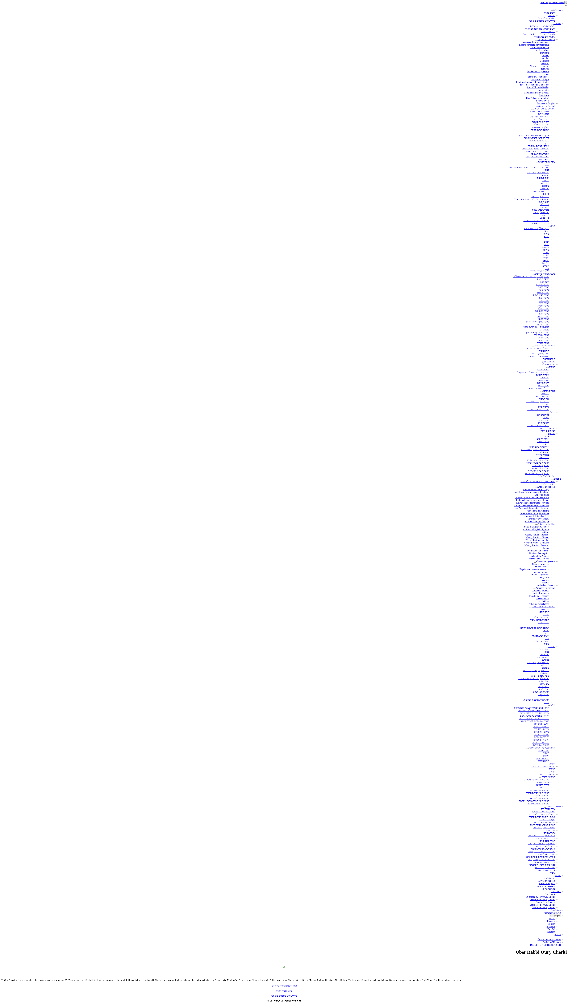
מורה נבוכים (543, 385)
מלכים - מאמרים (541, 731)
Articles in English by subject (535, 526)
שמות (546, 234)
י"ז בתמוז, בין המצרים (539, 191)
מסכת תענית (543, 305)
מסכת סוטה (543, 319)
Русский (551, 926)
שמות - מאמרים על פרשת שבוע (534, 713)
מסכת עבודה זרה (541, 335)
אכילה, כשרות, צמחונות (538, 146)
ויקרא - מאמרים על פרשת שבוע (534, 715)
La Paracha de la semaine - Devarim (532, 508)
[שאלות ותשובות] (545, 807)
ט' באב (546, 194)
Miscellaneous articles (539, 558)
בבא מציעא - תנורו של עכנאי (536, 327)
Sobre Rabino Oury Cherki (542, 905)
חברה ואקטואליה (541, 617)
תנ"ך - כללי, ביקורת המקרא (536, 228)
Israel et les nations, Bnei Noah (534, 84)
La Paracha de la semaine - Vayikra (532, 502)
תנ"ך (553, 226)
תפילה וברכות (549, 359)
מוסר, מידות (543, 114)
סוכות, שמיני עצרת (540, 210)
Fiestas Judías (542, 598)
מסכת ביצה (544, 303)
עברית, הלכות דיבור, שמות (543, 822)
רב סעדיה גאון (548, 361)
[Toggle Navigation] (565, 5)
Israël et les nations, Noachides (534, 513)
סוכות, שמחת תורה (540, 689)
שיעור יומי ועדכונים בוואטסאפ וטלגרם (538, 34)
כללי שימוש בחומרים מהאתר (542, 21)
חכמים (546, 755)
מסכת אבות (543, 337)
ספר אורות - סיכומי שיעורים (536, 779)
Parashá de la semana (539, 596)
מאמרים (557, 479)
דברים (546, 242)
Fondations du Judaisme (538, 510)
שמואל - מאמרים (541, 729)
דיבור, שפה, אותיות (540, 122)
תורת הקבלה (543, 761)
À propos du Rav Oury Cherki (540, 897)
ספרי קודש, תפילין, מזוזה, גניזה (541, 859)
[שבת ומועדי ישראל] (537, 162)
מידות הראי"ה (542, 785)
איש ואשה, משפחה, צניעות (543, 849)
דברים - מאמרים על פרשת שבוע (534, 721)
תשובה (546, 614)
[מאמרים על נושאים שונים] (531, 607)
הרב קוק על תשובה (540, 465)
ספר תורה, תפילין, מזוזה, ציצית (535, 148)
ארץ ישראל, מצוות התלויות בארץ (534, 135)
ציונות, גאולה (549, 833)
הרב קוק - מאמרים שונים (538, 803)
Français (551, 921)
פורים (546, 702)
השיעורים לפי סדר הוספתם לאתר (540, 29)
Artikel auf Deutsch (552, 942)
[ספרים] (554, 876)
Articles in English (546, 524)
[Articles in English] (536, 524)
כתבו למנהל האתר (284, 990)
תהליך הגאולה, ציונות (539, 620)
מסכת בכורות (543, 343)
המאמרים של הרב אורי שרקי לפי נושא (538, 481)
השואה (546, 630)
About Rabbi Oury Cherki (542, 899)
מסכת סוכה (544, 300)
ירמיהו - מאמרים (541, 737)
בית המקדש (543, 622)
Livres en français (546, 881)
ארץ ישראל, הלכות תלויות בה (541, 835)
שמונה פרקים (543, 369)
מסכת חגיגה (543, 313)
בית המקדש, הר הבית (545, 838)
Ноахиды (544, 580)
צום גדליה (544, 204)
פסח (547, 170)
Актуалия (544, 577)
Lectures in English (546, 103)
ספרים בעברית (548, 878)
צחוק (547, 638)
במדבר (546, 239)
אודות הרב (556, 891)
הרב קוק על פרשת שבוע (538, 460)
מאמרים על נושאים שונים (543, 606)
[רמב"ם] (547, 367)
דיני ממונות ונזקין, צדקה (544, 862)
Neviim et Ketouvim (539, 66)
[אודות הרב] (550, 892)
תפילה (552, 763)
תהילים (546, 265)
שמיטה (546, 625)
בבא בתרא (544, 329)
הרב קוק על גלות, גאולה (538, 798)
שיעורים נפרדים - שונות (544, 108)
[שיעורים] (552, 24)
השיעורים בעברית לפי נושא (542, 26)
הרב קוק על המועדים (539, 790)
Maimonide (543, 90)
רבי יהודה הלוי (548, 364)
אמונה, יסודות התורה (539, 111)
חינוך (547, 143)
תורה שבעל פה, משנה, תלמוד (542, 747)
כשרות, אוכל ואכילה (546, 854)
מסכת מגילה (543, 308)
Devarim (545, 63)
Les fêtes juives (542, 50)
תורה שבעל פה (542, 758)
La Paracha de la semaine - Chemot (532, 500)
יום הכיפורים (543, 207)
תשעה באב (544, 673)
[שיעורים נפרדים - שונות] (532, 109)
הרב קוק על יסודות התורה (537, 793)
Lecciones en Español (545, 106)
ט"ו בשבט (544, 218)
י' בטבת (545, 215)
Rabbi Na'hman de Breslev (536, 92)
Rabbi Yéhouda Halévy (538, 87)
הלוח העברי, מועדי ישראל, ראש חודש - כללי (529, 167)
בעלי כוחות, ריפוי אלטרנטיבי (542, 865)
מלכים (546, 252)
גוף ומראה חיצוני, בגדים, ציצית (541, 851)
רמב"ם (552, 367)
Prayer (546, 548)
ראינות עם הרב (542, 641)
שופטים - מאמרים (541, 726)
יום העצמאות (543, 178)
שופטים (545, 247)
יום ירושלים (544, 183)
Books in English (547, 883)
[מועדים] (547, 647)
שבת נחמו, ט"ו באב (540, 196)
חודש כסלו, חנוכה (541, 212)
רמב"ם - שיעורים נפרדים (538, 388)
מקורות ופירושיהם (547, 819)
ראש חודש (544, 649)
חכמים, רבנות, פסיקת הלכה (542, 825)
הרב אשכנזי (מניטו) (546, 476)
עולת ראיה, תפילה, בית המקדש (535, 449)
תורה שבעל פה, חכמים (544, 345)
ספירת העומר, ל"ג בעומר (538, 172)
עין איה (546, 444)
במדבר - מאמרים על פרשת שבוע (534, 718)
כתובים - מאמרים (541, 745)
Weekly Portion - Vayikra (537, 540)
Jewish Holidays (541, 532)
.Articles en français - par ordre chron (531, 492)
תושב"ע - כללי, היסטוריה (537, 348)
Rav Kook (544, 95)
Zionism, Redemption (539, 553)
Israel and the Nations (539, 556)
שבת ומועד (550, 830)
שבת (547, 164)
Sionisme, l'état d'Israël (538, 76)
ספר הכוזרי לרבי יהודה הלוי (543, 766)
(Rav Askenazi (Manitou (537, 98)
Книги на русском (546, 886)
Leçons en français (546, 39)
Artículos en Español (545, 588)
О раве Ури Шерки (545, 902)
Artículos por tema (540, 590)
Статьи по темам (540, 564)
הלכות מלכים (543, 383)
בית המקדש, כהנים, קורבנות (536, 138)
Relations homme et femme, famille (532, 82)
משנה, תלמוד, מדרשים (545, 273)
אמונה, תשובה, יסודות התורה (542, 817)
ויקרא (546, 236)
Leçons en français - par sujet (535, 42)
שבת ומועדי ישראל (546, 162)
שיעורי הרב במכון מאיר (544, 37)
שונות (546, 644)
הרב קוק (551, 433)
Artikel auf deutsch (546, 585)
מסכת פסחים (543, 292)
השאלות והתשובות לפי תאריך (541, 814)
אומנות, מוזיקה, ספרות (545, 870)
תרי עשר (545, 263)
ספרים (558, 875)
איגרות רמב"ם (542, 375)
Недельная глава (540, 572)
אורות (546, 436)
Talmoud (545, 68)
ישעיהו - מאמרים (541, 734)
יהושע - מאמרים (541, 723)
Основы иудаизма (540, 574)
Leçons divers (542, 100)
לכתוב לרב (556, 910)
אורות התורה (543, 441)
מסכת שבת (544, 289)
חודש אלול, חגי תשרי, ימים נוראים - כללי (531, 199)
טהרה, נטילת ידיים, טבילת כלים (540, 857)
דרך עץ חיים (543, 423)
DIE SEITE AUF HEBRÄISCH (545, 945)
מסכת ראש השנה (541, 295)
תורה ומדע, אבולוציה (539, 116)
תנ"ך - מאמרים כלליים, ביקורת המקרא (531, 707)
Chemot (545, 55)
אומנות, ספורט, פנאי (540, 154)
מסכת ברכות (543, 287)
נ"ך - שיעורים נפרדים (539, 271)
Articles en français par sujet (536, 489)
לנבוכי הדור (544, 457)
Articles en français (546, 486)
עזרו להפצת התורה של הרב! (284, 985)
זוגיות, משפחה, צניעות (539, 140)
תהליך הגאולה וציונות (539, 127)
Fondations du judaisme (538, 71)
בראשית (545, 231)
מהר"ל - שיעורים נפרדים (538, 409)
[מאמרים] (552, 479)
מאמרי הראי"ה (542, 455)
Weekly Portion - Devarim (537, 545)
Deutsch (551, 932)
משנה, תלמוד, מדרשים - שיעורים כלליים (531, 276)
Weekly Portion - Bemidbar (536, 542)
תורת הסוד (544, 351)
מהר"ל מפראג (549, 391)
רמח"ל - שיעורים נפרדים (538, 425)
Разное (545, 582)
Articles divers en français (537, 521)
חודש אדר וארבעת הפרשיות (536, 220)
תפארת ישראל (542, 396)
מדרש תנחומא (542, 284)
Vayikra (545, 58)
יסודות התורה (543, 609)
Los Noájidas (543, 601)
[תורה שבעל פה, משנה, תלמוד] (527, 748)
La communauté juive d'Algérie (534, 516)
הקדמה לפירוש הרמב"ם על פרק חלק (532, 372)
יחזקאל (546, 260)
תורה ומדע (544, 612)
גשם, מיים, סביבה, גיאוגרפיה (536, 151)
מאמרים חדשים (548, 484)
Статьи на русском (545, 561)
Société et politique (540, 79)
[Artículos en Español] (534, 588)
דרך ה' (546, 417)
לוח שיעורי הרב (548, 31)
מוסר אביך (544, 452)
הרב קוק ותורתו (548, 777)
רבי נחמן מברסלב (547, 428)
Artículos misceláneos (539, 604)
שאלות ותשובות (554, 806)
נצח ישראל (544, 399)
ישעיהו (546, 255)
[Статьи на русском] (535, 562)
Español (551, 929)
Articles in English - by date (536, 529)
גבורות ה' (545, 393)
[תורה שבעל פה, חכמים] (533, 346)
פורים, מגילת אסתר (540, 223)
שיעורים (557, 23)
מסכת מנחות (543, 340)
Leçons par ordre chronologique (534, 44)
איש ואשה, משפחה (540, 636)
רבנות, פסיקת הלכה (540, 353)
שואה (546, 132)
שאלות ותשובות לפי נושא (543, 811)
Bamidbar (544, 60)
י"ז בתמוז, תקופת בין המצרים (536, 670)
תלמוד (546, 753)
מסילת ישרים (543, 415)
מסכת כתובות (543, 316)
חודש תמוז (544, 188)
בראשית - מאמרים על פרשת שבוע (533, 710)
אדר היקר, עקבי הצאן (539, 447)
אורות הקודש (543, 439)
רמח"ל (552, 412)
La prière (545, 74)
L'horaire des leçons (539, 47)
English (551, 924)
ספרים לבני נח (548, 889)
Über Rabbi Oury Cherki (543, 907)
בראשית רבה (543, 279)
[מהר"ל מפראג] (541, 391)
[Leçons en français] (536, 40)
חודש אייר (544, 175)
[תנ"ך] (549, 226)
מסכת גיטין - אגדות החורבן (537, 321)
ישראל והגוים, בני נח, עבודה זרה (534, 628)
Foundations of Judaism (538, 550)
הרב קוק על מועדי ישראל (537, 463)
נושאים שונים (543, 159)
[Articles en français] (536, 487)
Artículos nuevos (541, 593)
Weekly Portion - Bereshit (537, 534)
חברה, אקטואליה (541, 124)
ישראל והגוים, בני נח (540, 130)
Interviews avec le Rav (538, 518)
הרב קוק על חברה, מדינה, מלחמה (534, 801)
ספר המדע (544, 377)
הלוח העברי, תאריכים (545, 867)
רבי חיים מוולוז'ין (547, 431)
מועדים (551, 646)
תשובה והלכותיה (541, 119)
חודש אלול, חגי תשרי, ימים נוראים (533, 678)
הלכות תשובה (543, 380)
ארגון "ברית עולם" (552, 913)
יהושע (546, 244)
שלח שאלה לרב (548, 809)
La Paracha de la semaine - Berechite (532, 497)
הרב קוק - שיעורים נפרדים (537, 473)
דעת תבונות (543, 420)
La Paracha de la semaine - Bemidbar (531, 505)
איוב (547, 268)
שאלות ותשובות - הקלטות (537, 156)
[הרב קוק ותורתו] (540, 777)
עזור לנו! (551, 15)
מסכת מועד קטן (542, 311)
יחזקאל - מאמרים (541, 739)
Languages (555, 916)
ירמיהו (546, 258)
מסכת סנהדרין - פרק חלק (537, 332)
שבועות (545, 186)
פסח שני (545, 180)
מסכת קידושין (543, 324)
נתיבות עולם (543, 407)
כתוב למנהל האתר (546, 18)
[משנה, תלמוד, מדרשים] (533, 274)
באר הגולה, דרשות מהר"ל (537, 401)
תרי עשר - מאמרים (540, 742)
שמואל (546, 250)
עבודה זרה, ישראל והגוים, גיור (541, 843)
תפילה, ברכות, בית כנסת (544, 827)
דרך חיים (545, 404)
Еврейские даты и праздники (534, 569)
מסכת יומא (544, 297)
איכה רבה (544, 281)
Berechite (544, 52)
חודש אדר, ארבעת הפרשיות (536, 700)
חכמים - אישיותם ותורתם (537, 356)
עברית (552, 918)
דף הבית (557, 10)
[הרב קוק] (546, 434)
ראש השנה (544, 202)
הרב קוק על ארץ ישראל (538, 471)
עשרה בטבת (543, 694)
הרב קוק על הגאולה (540, 468)
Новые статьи (542, 566)
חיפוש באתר (549, 13)
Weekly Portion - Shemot (537, 537)
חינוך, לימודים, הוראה (545, 846)
